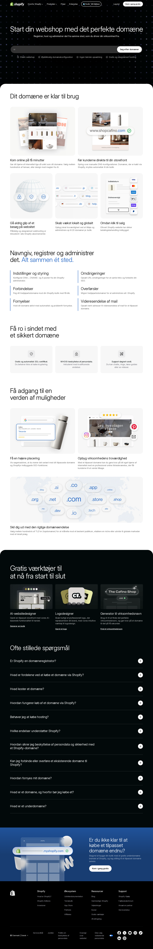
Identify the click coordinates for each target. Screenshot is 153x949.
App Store (68, 905)
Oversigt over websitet (83, 935)
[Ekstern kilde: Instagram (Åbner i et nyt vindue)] (135, 933)
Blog (93, 896)
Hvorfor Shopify (34, 4)
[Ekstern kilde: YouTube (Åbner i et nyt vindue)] (130, 933)
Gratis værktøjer (97, 914)
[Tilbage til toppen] (12, 893)
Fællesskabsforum (126, 901)
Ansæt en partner (125, 905)
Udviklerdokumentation (73, 896)
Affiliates (67, 914)
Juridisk (51, 933)
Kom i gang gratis (132, 4)
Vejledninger (96, 905)
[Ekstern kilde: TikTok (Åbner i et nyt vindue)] (140, 933)
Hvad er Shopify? (44, 896)
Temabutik (68, 901)
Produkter (51, 4)
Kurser (94, 910)
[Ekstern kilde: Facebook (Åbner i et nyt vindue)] (119, 933)
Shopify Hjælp (124, 896)
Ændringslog (96, 919)
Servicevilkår (38, 933)
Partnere (67, 910)
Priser (63, 4)
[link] (129, 49)
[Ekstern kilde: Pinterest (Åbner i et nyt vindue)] (124, 938)
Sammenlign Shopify (99, 901)
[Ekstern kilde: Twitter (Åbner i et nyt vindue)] (124, 933)
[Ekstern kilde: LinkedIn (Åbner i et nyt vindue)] (119, 938)
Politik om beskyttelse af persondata (63, 935)
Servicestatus (124, 910)
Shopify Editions (43, 901)
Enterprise (73, 4)
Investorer (41, 905)
